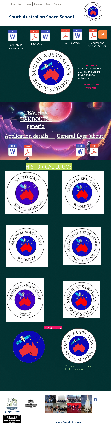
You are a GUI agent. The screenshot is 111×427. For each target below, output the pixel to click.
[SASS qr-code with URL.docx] (78, 34)
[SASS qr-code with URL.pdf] (65, 34)
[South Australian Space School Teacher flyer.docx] (45, 35)
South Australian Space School (41, 17)
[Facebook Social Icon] (95, 399)
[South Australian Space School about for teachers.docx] (13, 150)
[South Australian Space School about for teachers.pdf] (28, 150)
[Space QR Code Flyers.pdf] (93, 34)
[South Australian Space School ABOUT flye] (35, 35)
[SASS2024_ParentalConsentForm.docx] (12, 35)
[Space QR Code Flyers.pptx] (103, 34)
